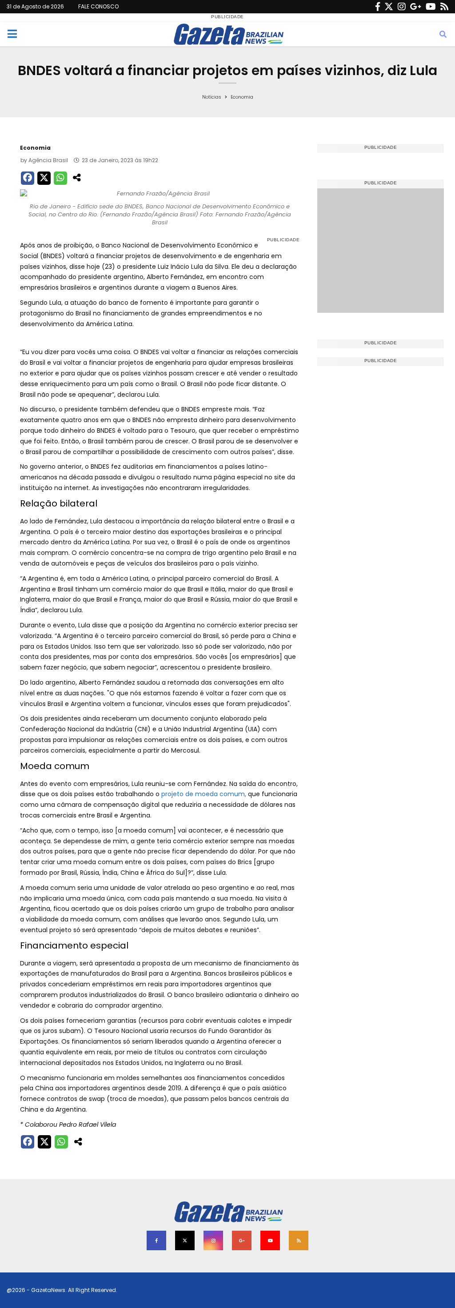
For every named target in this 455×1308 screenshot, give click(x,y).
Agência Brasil (48, 160)
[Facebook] (377, 6)
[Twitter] (388, 6)
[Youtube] (431, 6)
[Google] (415, 6)
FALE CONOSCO (98, 6)
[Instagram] (402, 6)
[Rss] (444, 6)
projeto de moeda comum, (203, 794)
